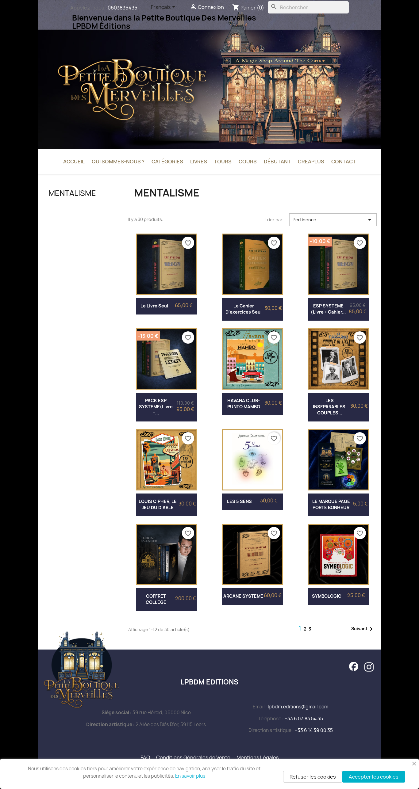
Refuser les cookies (313, 776)
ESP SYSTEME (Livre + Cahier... (328, 309)
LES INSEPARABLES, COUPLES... (330, 407)
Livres (198, 161)
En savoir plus (190, 776)
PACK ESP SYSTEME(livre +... (156, 407)
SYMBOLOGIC (326, 596)
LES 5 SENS (239, 501)
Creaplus (311, 161)
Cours (248, 161)
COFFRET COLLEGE (156, 599)
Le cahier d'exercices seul (243, 309)
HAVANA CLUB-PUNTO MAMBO (243, 404)
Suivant (363, 629)
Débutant (277, 161)
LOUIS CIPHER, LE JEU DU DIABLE (158, 504)
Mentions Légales (257, 757)
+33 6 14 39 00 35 (314, 730)
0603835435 (122, 7)
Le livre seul (154, 306)
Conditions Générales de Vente (193, 757)
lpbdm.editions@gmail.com (298, 706)
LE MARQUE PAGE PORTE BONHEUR (331, 504)
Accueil (74, 161)
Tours (223, 161)
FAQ (145, 757)
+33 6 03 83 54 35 (304, 718)
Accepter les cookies (373, 776)
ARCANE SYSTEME (243, 596)
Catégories (167, 161)
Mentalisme (72, 193)
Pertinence (333, 219)
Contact (343, 161)
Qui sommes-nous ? (118, 161)
